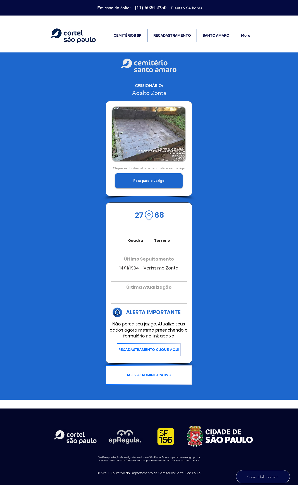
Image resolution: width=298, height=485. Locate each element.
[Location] (149, 215)
